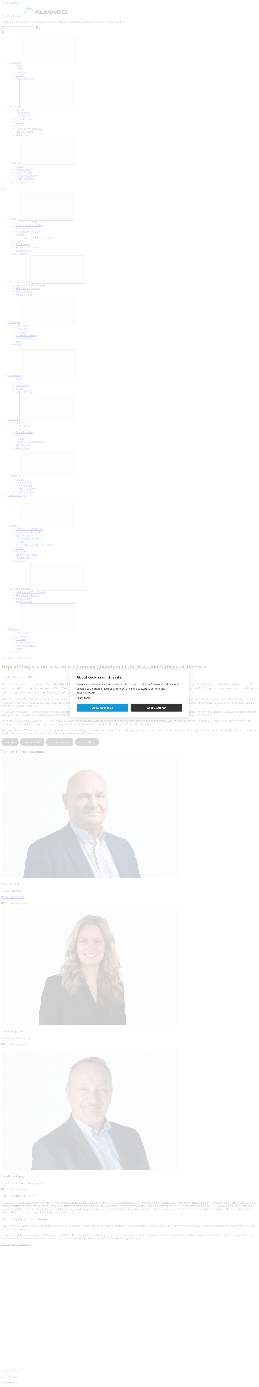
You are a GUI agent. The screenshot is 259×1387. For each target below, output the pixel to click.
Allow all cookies (102, 707)
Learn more (84, 697)
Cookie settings (156, 707)
